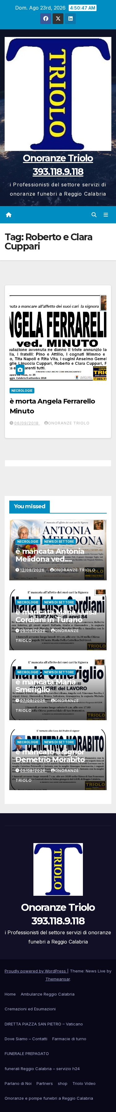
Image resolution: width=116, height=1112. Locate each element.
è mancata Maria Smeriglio (45, 685)
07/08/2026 (33, 700)
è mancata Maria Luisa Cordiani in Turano (56, 615)
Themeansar (57, 978)
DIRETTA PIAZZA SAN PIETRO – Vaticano (44, 1023)
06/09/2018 (27, 423)
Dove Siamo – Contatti (26, 1038)
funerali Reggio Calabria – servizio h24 (42, 1068)
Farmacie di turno (69, 1038)
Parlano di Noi (18, 1083)
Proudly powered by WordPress (36, 970)
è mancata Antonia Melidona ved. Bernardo (49, 559)
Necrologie (21, 390)
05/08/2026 (33, 770)
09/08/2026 (33, 630)
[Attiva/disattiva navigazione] (106, 214)
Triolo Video (84, 1083)
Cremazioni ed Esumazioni (30, 1008)
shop (62, 1083)
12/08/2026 (33, 570)
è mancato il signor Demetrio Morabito (50, 755)
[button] (94, 215)
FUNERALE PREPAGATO (27, 1053)
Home (10, 994)
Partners (45, 1083)
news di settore (59, 541)
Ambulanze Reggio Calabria (48, 994)
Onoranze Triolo (69, 423)
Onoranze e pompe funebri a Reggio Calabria (49, 1098)
